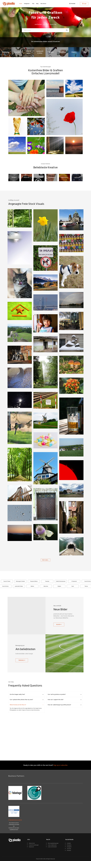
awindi (15, 139)
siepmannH (67, 441)
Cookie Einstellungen (34, 845)
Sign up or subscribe (60, 765)
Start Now (45, 745)
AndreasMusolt (68, 237)
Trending (21, 660)
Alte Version (43, 3)
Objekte (67, 581)
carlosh (40, 317)
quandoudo (41, 527)
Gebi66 (40, 277)
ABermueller (41, 455)
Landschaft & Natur (27, 581)
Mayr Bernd (67, 463)
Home (20, 3)
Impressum (31, 847)
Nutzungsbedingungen (53, 843)
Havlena (14, 394)
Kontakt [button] (73, 4)
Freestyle (39, 586)
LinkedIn (69, 843)
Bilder (58, 624)
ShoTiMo (66, 540)
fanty (33, 120)
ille (39, 491)
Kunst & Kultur (13, 581)
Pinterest (69, 850)
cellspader (14, 508)
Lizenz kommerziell (52, 847)
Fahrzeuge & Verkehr (12, 586)
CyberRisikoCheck (15, 820)
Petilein (66, 486)
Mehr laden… (45, 560)
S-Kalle (65, 315)
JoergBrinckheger (42, 435)
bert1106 (72, 139)
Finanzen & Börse (26, 586)
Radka (52, 101)
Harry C (14, 212)
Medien (40, 581)
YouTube (69, 849)
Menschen (53, 581)
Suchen (66, 30)
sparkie (14, 305)
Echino (40, 415)
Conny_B (66, 380)
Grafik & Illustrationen (53, 586)
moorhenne (15, 348)
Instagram (69, 847)
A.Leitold (40, 359)
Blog (37, 3)
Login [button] (85, 4)
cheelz (39, 212)
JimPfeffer (66, 336)
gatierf (34, 139)
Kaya (52, 82)
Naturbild (53, 139)
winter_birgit (15, 450)
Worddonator (15, 488)
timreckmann (16, 120)
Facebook (69, 845)
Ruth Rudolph (41, 395)
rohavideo (66, 212)
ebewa (65, 358)
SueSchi (14, 370)
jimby (65, 504)
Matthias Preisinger (43, 339)
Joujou (14, 234)
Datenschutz (32, 843)
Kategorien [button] (26, 3)
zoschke (72, 82)
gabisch (40, 248)
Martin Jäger (41, 297)
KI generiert (66, 586)
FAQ (33, 3)
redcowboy (67, 400)
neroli (14, 82)
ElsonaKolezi (67, 295)
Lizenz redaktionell (52, 845)
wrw (13, 527)
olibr (13, 326)
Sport (80, 581)
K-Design (66, 259)
